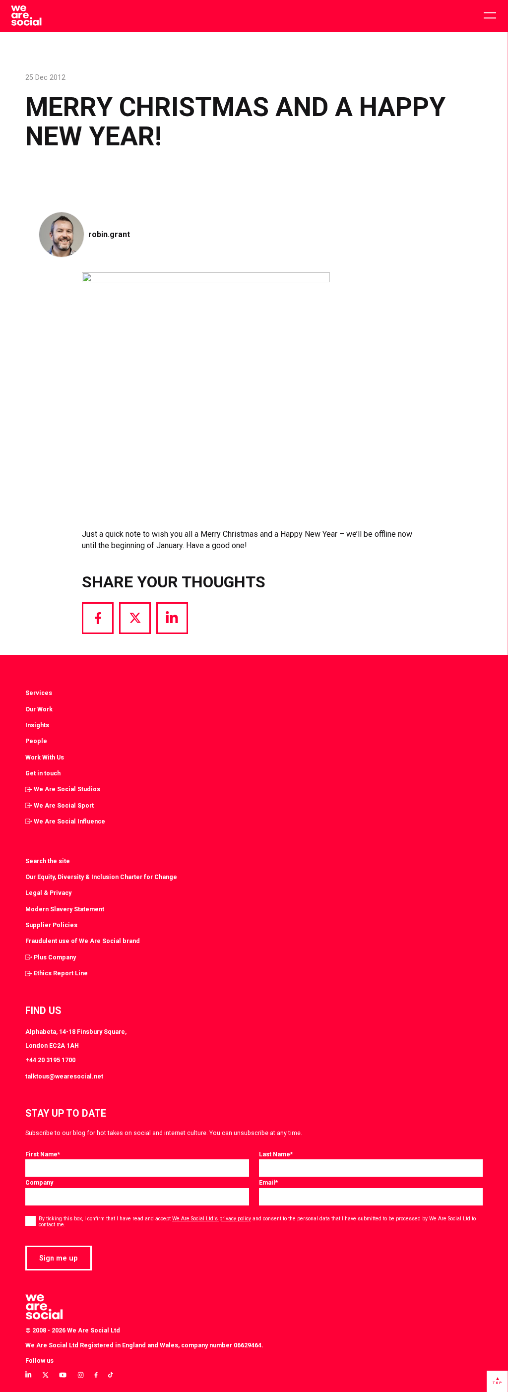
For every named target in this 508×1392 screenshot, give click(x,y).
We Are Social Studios (67, 789)
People (36, 741)
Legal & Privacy (48, 892)
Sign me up (58, 1258)
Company (39, 1182)
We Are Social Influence (69, 821)
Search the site (47, 861)
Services (38, 692)
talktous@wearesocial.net (64, 1076)
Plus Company (55, 957)
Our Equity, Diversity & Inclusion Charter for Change (101, 877)
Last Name (276, 1154)
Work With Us (44, 757)
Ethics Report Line (61, 973)
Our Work (39, 709)
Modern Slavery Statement (64, 909)
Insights (37, 725)
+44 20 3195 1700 (50, 1060)
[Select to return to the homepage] (26, 15)
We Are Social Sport (64, 805)
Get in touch (43, 773)
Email (268, 1182)
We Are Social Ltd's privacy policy (211, 1218)
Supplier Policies (51, 925)
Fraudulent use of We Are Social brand (82, 941)
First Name (42, 1154)
